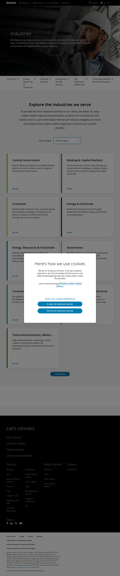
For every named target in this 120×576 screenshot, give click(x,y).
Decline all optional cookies (60, 311)
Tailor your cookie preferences (60, 299)
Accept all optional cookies (60, 304)
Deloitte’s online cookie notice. (69, 284)
